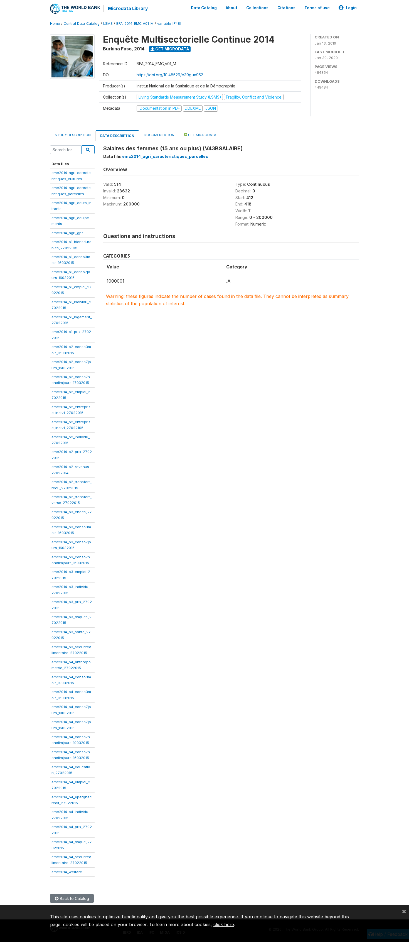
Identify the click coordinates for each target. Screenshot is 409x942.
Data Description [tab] (117, 136)
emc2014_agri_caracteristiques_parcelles (165, 156)
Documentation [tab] (159, 135)
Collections (257, 8)
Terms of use (317, 8)
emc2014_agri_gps (67, 233)
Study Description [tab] (73, 135)
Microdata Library (128, 8)
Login (351, 8)
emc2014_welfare (66, 872)
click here (223, 924)
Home (55, 23)
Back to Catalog (74, 898)
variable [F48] (169, 23)
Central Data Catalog (82, 23)
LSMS (108, 23)
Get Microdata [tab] (201, 135)
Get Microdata (171, 49)
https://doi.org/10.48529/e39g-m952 (170, 74)
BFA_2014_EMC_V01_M (135, 23)
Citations (286, 8)
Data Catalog (204, 8)
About (231, 8)
